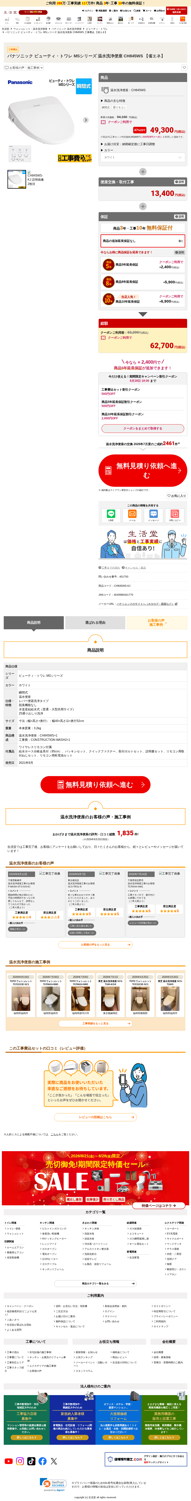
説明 (181, 181)
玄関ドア (172, 1259)
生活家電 (134, 1257)
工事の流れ (13, 1352)
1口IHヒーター (50, 1259)
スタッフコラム (84, 1371)
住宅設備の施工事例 (40, 1352)
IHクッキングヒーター (54, 1238)
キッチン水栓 (91, 1228)
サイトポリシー (162, 1306)
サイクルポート (175, 1238)
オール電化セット (139, 1243)
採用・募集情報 (162, 1357)
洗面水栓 (89, 1233)
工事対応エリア (15, 1362)
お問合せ (160, 11)
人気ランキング (84, 1357)
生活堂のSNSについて (124, 1362)
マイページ (111, 1316)
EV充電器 (172, 1233)
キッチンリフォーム (53, 1269)
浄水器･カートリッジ (96, 1243)
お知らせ (127, 11)
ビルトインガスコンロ (54, 1228)
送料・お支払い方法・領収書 (71, 1306)
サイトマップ (161, 1326)
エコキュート (136, 1233)
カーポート (173, 1228)
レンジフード (49, 1243)
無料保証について (65, 1321)
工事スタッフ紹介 (14, 1369)
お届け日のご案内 (65, 1316)
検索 (138, 11)
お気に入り (178, 495)
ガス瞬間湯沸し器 (139, 1238)
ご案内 (114, 11)
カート (148, 11)
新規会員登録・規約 (116, 1306)
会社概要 (158, 1352)
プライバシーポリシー (166, 1316)
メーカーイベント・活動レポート (90, 1364)
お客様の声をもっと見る (95, 944)
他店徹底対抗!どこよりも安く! (21, 1313)
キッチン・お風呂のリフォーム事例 (46, 1359)
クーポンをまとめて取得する (142, 428)
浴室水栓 (89, 1238)
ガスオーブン (49, 1249)
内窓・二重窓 (174, 1254)
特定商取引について (165, 1311)
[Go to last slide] (13, 120)
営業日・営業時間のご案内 (168, 1362)
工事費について (15, 1357)
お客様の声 (35, 1371)
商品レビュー (119, 1357)
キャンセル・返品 (135, 567)
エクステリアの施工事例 (42, 1365)
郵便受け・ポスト (176, 1269)
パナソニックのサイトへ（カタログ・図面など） (145, 603)
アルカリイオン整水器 (96, 1249)
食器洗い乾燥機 (50, 1233)
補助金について (120, 1352)
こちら (55, 1134)
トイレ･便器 (13, 1228)
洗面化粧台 (90, 1254)
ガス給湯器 (135, 1228)
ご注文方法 (62, 1311)
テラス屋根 (173, 1249)
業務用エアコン (15, 1252)
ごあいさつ (13, 1319)
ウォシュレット (15, 1233)
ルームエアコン (15, 1247)
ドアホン (172, 1274)
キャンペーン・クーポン (20, 1306)
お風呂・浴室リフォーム (97, 1264)
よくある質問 (14, 1329)
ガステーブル (49, 1264)
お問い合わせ (112, 1321)
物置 (169, 1264)
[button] (16, 179)
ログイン (88, 11)
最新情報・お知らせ (87, 1352)
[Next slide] (86, 120)
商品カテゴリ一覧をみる (95, 1283)
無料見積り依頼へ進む (146, 470)
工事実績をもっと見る (95, 1023)
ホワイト (109, 157)
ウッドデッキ (174, 1243)
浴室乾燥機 (13, 1257)
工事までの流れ (111, 567)
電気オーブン (49, 1254)
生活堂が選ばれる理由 (19, 1324)
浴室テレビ (90, 1259)
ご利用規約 (160, 1321)
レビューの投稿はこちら (95, 1117)
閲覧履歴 (102, 11)
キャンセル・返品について (70, 1326)
